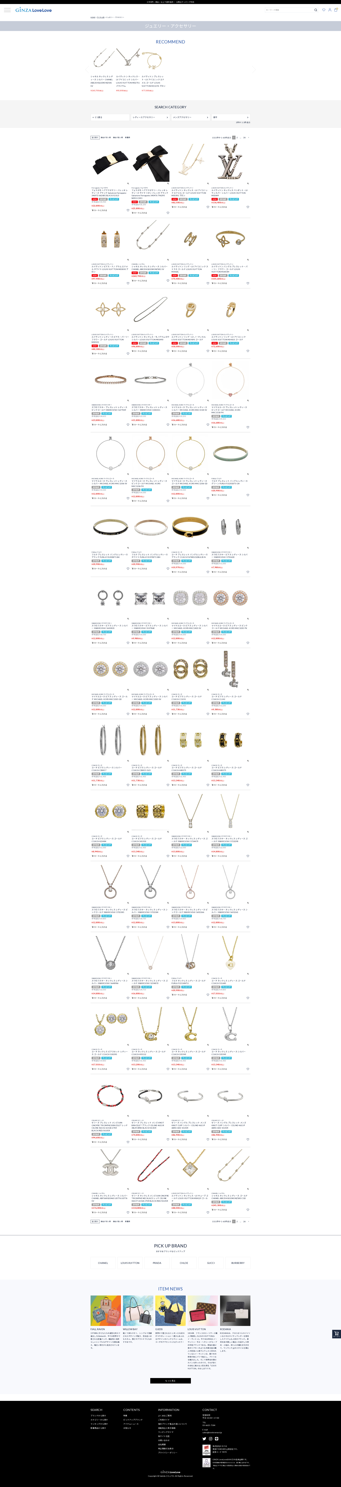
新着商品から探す (98, 1428)
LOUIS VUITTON (130, 1262)
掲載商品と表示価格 (167, 1428)
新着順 (127, 137)
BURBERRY (237, 1262)
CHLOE (184, 1262)
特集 (125, 1415)
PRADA (157, 1262)
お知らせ (127, 1428)
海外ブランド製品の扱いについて (172, 1424)
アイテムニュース (131, 1424)
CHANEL (103, 1262)
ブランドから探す (98, 1415)
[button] (248, 138)
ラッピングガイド (166, 1432)
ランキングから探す (99, 1424)
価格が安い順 (106, 137)
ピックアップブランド (133, 1420)
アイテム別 (100, 17)
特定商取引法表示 (166, 1448)
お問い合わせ (164, 1440)
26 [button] (244, 137)
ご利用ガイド (164, 1420)
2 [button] (237, 137)
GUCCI (211, 1262)
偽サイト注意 (164, 1436)
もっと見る (170, 1380)
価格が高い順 (118, 137)
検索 (316, 10)
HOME (93, 17)
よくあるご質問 (165, 1415)
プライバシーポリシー (168, 1452)
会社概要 (162, 1444)
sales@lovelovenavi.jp (212, 1432)
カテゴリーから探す (99, 1420)
